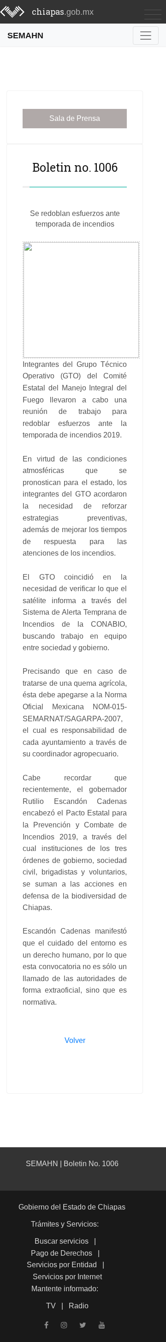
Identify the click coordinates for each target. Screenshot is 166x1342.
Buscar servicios (62, 1241)
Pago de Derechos (61, 1253)
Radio (79, 1306)
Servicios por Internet (67, 1277)
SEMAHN (25, 35)
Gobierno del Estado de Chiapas (71, 1207)
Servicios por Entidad (62, 1265)
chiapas (63, 11)
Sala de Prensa (74, 118)
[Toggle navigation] (153, 14)
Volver (75, 1040)
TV (51, 1306)
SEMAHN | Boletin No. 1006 (72, 1164)
